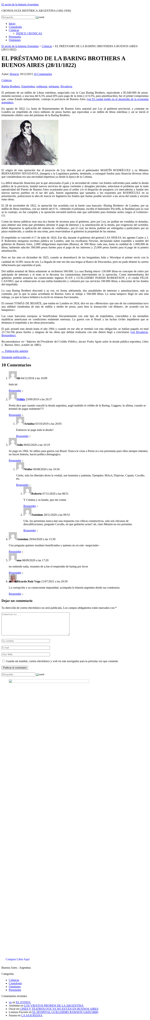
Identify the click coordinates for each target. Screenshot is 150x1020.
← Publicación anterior (14, 351)
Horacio (14, 74)
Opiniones (15, 40)
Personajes (15, 36)
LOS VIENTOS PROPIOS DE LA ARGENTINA (54, 1005)
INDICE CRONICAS (29, 33)
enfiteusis (41, 86)
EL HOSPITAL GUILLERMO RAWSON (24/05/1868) (65, 1012)
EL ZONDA (23, 1002)
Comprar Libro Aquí (17, 959)
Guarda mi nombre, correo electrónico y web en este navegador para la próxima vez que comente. (62, 661)
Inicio (12, 23)
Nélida (21, 399)
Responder (15, 390)
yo (10, 1002)
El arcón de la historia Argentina (20, 4)
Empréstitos (28, 86)
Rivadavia (66, 86)
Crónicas (14, 30)
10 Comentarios (43, 74)
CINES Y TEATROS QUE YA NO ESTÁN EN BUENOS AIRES (59, 1008)
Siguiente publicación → (15, 357)
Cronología (15, 26)
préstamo (54, 86)
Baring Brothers (10, 86)
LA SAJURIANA (31, 1015)
